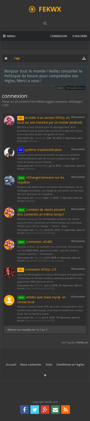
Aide (49, 364)
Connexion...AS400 (35, 242)
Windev (33, 141)
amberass (40, 138)
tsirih (37, 317)
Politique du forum (75, 87)
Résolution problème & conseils (45, 260)
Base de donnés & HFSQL (40, 233)
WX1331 (39, 285)
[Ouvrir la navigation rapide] (84, 58)
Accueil (11, 364)
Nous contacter (31, 364)
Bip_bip (39, 229)
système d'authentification (40, 150)
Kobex (38, 197)
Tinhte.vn (82, 342)
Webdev (31, 168)
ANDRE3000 (41, 165)
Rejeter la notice (85, 70)
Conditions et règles (70, 364)
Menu (11, 36)
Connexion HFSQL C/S (37, 269)
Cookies (60, 87)
